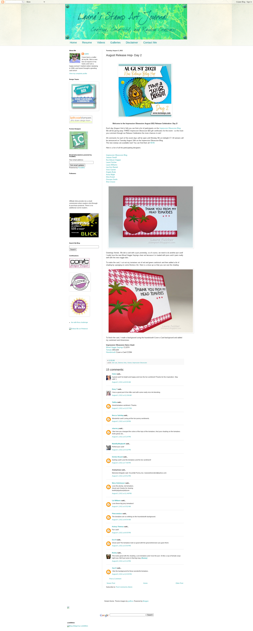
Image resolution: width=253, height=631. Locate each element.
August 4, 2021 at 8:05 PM (121, 533)
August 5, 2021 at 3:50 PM (121, 546)
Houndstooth (111, 352)
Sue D (114, 568)
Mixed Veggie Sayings (114, 347)
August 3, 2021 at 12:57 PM (122, 408)
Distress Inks (122, 362)
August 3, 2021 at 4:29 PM (121, 421)
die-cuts (114, 362)
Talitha (114, 402)
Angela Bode (111, 172)
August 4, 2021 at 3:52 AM (121, 506)
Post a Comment (115, 579)
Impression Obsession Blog (170, 128)
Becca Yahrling (117, 415)
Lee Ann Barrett (112, 167)
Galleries (115, 42)
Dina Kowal (110, 177)
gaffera (130, 601)
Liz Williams (116, 501)
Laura (86, 54)
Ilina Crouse (110, 182)
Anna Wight (110, 175)
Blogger (145, 601)
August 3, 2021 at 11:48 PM (122, 493)
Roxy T (114, 389)
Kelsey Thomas (118, 527)
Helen (114, 374)
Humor (129, 362)
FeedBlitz (81, 168)
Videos (101, 42)
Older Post (179, 583)
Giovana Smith (111, 179)
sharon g (115, 428)
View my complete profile (78, 73)
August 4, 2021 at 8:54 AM (121, 520)
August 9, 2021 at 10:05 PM (122, 574)
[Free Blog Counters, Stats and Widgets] (68, 608)
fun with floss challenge (79, 322)
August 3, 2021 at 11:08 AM (122, 395)
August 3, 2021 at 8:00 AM (121, 382)
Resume (87, 42)
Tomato (109, 350)
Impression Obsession (139, 362)
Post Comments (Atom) (124, 587)
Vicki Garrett (111, 170)
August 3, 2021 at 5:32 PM (121, 450)
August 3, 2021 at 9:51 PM (121, 476)
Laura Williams (111, 165)
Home (73, 42)
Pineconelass (117, 514)
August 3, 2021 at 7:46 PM (121, 463)
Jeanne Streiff (111, 157)
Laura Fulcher (111, 162)
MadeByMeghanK (118, 444)
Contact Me (150, 42)
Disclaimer (132, 42)
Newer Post (111, 583)
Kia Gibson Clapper (113, 160)
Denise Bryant (117, 457)
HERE (152, 143)
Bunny (114, 553)
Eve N (114, 540)
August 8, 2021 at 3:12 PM (121, 561)
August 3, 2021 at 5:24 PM (121, 437)
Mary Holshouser (118, 483)
